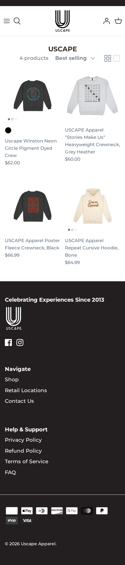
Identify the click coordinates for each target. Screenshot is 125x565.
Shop (12, 379)
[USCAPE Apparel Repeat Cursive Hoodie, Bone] (92, 206)
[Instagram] (19, 342)
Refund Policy (23, 451)
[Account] (105, 21)
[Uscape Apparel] (62, 21)
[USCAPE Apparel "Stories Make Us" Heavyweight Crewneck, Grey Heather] (92, 95)
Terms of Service (26, 461)
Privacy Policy (23, 440)
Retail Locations (26, 390)
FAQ (10, 472)
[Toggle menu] (6, 21)
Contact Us (19, 401)
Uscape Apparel (38, 543)
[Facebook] (8, 342)
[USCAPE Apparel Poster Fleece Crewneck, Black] (32, 206)
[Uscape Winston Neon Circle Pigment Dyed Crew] (32, 95)
